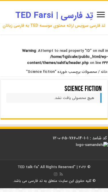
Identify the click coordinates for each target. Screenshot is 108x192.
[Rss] (61, 174)
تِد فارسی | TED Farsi (54, 15)
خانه (104, 72)
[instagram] (55, 174)
